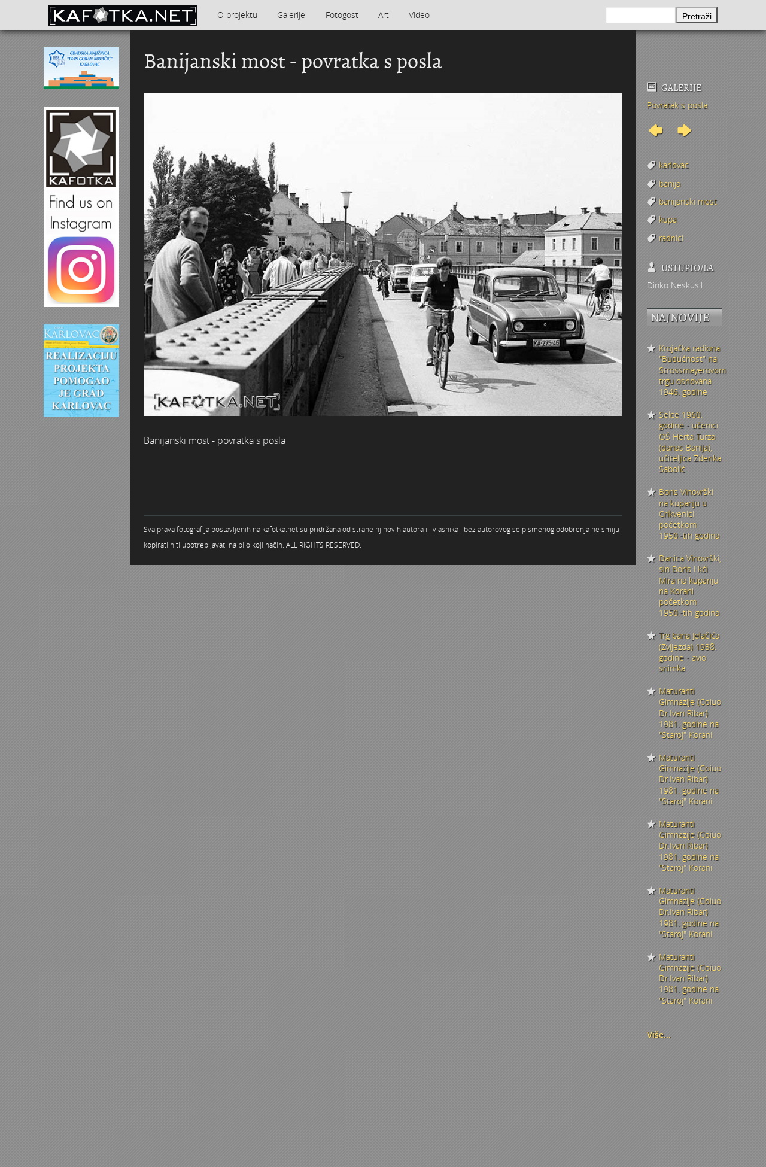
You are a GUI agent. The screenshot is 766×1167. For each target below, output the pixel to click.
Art (383, 14)
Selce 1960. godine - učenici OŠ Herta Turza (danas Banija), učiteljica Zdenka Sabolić (690, 442)
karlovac (674, 165)
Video (419, 14)
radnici (671, 238)
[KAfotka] (122, 15)
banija (669, 183)
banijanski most (688, 201)
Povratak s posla (677, 105)
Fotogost (342, 14)
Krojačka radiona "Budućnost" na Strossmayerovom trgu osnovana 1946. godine (690, 370)
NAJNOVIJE (680, 317)
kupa (668, 219)
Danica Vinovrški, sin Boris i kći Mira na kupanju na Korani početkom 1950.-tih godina (690, 585)
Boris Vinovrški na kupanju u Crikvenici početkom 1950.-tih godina (689, 514)
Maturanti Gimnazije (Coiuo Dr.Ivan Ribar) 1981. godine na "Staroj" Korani (690, 713)
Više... (659, 1034)
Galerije (291, 14)
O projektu (237, 14)
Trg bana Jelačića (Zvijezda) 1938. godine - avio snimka (689, 652)
